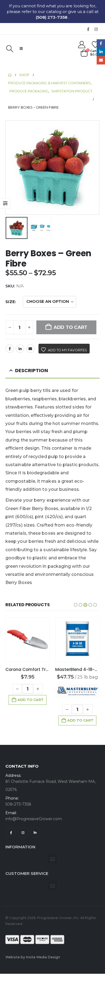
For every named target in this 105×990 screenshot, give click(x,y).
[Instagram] (96, 29)
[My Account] (81, 45)
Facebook (9, 348)
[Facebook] (88, 29)
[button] (9, 49)
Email (30, 348)
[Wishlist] (95, 45)
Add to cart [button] (31, 700)
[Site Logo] (49, 48)
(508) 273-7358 (52, 17)
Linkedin (35, 832)
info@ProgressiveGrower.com (33, 818)
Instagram (23, 832)
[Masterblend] (77, 691)
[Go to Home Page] (10, 75)
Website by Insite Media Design (32, 957)
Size (10, 301)
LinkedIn (20, 348)
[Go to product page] (27, 639)
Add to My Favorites (67, 350)
